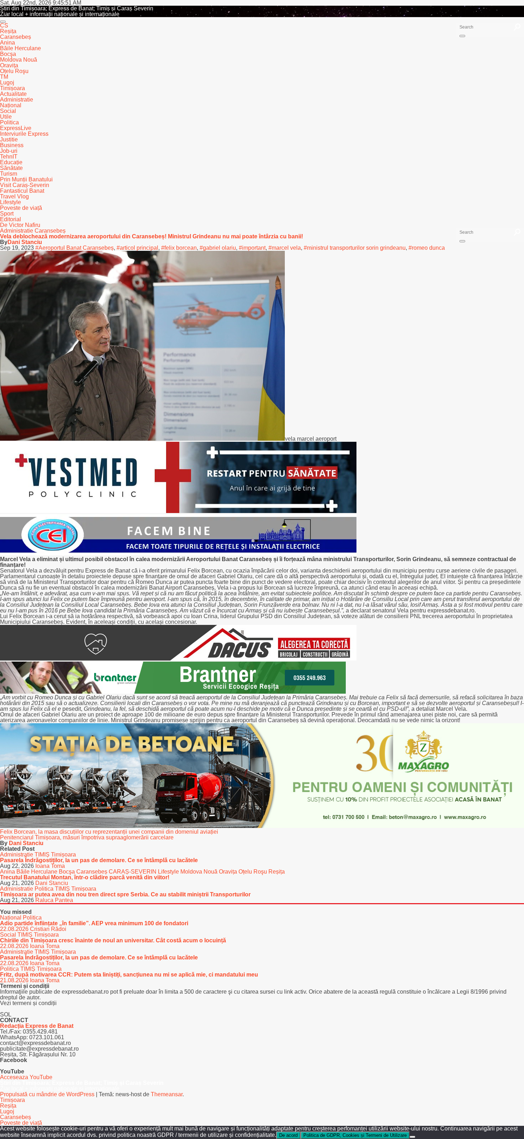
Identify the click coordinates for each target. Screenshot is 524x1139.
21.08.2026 (15, 980)
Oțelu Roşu (14, 71)
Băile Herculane (20, 48)
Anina (7, 43)
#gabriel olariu (218, 248)
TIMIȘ (43, 854)
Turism (8, 174)
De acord (288, 1135)
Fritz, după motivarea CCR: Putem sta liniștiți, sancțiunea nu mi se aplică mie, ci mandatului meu (129, 975)
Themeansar (167, 1094)
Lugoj (7, 82)
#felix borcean (179, 248)
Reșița (8, 31)
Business (12, 145)
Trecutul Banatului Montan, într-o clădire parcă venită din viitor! (84, 877)
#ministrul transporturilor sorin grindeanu (355, 248)
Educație (11, 162)
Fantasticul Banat (22, 191)
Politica (9, 122)
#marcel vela (284, 248)
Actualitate (13, 94)
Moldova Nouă (18, 60)
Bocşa (8, 54)
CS (4, 25)
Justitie (9, 139)
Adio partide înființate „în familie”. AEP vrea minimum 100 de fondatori (94, 923)
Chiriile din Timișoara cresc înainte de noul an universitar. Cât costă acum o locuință (113, 940)
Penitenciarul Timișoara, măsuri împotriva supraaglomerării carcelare (87, 837)
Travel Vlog (14, 196)
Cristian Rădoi (48, 929)
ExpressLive (15, 128)
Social (8, 111)
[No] (412, 1137)
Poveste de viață (21, 208)
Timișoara (12, 88)
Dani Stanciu (24, 242)
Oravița (9, 65)
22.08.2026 (15, 929)
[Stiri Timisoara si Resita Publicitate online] (178, 659)
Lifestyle (10, 202)
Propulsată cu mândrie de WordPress (48, 1094)
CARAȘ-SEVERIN (133, 872)
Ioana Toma (50, 866)
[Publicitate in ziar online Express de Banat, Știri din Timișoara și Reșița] (178, 553)
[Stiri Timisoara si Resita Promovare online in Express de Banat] (262, 826)
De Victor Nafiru (20, 225)
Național (10, 105)
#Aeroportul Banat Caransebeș (74, 248)
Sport (7, 214)
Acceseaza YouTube (26, 1077)
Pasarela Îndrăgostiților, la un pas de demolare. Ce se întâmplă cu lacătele (99, 860)
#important (252, 248)
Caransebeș (15, 37)
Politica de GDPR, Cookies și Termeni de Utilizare (355, 1135)
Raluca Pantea (54, 900)
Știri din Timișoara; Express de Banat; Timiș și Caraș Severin (76, 8)
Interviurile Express (24, 134)
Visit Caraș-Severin (24, 185)
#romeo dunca (427, 248)
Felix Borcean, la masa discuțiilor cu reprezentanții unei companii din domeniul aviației (109, 832)
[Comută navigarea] (3, 22)
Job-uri (8, 151)
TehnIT (8, 157)
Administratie (16, 100)
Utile (6, 117)
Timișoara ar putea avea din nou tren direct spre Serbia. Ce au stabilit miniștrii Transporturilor (125, 894)
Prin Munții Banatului (26, 179)
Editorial (10, 219)
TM (4, 77)
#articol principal (137, 248)
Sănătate (11, 168)
